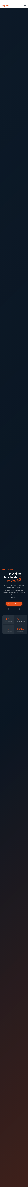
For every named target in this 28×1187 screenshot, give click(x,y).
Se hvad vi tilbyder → (14, 603)
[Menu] (25, 5)
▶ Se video (14, 609)
